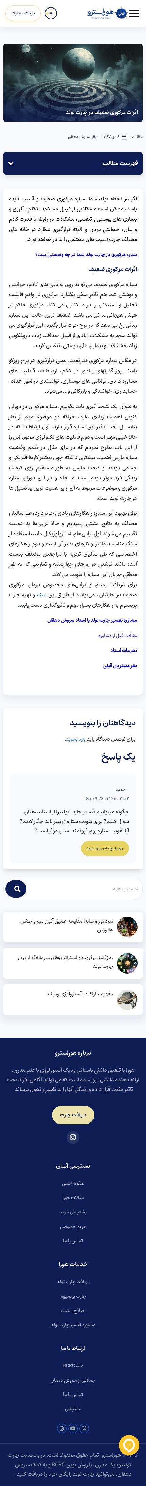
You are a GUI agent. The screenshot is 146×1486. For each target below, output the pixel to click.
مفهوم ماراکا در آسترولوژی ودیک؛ (79, 994)
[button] (11, 163)
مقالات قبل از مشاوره (117, 635)
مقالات (137, 136)
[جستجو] (15, 889)
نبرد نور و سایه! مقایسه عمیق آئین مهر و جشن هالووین (66, 925)
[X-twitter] (84, 1428)
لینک (42, 595)
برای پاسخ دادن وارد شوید (105, 848)
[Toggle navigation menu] (134, 13)
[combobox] (85, 889)
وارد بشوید (76, 739)
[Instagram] (62, 1428)
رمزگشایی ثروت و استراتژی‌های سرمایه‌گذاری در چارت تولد (65, 962)
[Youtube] (73, 1428)
